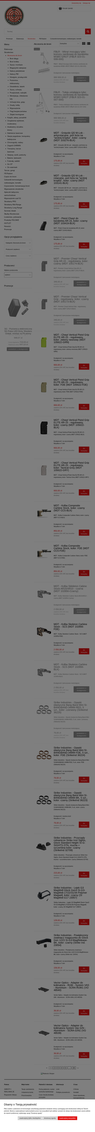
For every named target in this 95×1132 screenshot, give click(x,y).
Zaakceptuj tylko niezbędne (30, 1118)
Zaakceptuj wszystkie (67, 1118)
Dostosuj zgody (50, 1118)
